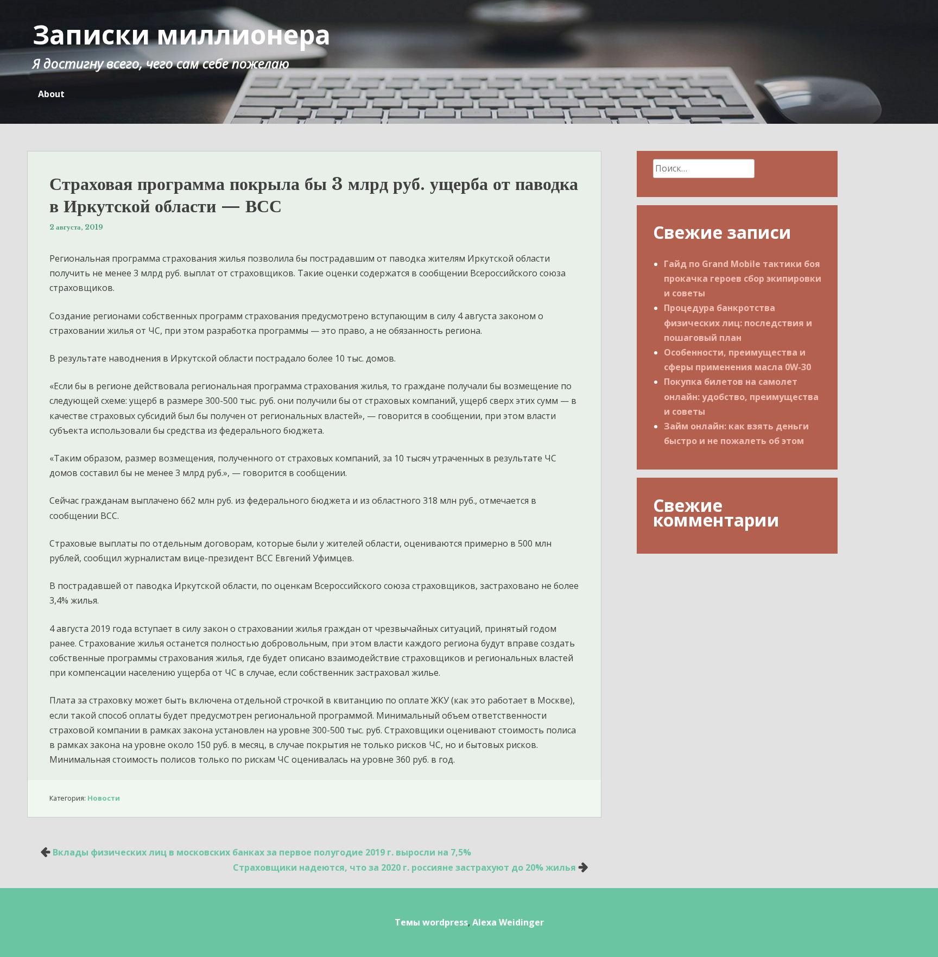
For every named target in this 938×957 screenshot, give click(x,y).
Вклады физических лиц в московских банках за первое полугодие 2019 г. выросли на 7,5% (262, 852)
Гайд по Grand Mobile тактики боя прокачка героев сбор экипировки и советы (742, 278)
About (51, 94)
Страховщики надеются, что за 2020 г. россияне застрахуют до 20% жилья (404, 867)
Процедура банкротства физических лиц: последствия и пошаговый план (738, 322)
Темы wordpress (431, 922)
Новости (103, 798)
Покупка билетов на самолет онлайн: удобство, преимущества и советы (741, 396)
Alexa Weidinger (508, 922)
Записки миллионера (182, 34)
